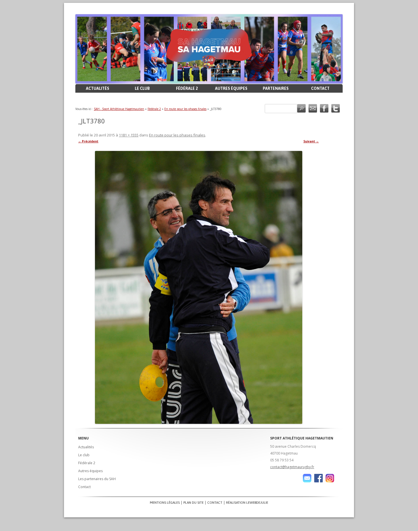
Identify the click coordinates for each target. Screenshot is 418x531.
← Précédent (88, 141)
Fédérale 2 (187, 88)
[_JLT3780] (198, 287)
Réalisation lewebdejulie (247, 503)
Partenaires (276, 88)
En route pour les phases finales (185, 109)
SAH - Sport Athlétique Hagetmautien (119, 109)
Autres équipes (231, 88)
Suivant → (311, 141)
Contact (320, 88)
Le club (142, 88)
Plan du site (193, 503)
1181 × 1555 (128, 135)
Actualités (97, 88)
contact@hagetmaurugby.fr (292, 466)
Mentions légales (165, 503)
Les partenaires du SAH (97, 478)
